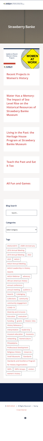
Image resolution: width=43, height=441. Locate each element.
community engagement (17, 303)
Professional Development (17, 347)
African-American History (17, 281)
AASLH (16, 259)
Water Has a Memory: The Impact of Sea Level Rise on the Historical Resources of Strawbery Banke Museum (21, 105)
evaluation (22, 316)
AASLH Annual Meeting (16, 264)
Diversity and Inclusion (16, 312)
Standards (27, 356)
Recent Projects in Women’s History (18, 58)
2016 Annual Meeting (15, 250)
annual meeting (13, 290)
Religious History (14, 352)
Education (11, 316)
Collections (11, 298)
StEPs (9, 369)
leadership (26, 330)
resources (28, 352)
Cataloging (20, 294)
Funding (10, 321)
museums (30, 334)
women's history (13, 373)
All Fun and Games (18, 183)
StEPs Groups (20, 369)
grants (19, 321)
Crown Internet (22, 410)
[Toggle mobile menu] (38, 6)
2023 (9, 259)
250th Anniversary (27, 246)
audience (26, 290)
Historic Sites (30, 321)
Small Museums (13, 356)
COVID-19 (11, 307)
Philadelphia (12, 343)
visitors (31, 369)
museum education (15, 334)
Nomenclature (25, 338)
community (23, 298)
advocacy (26, 276)
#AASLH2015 (12, 246)
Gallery (25, 58)
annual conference (14, 285)
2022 (29, 255)
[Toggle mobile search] (34, 6)
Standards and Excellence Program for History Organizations (21, 363)
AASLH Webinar (13, 276)
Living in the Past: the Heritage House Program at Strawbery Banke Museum (21, 138)
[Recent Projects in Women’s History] (21, 58)
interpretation (13, 330)
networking (11, 338)
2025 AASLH (11, 406)
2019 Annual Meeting (15, 255)
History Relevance (14, 325)
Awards (10, 294)
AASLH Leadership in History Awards (18, 270)
